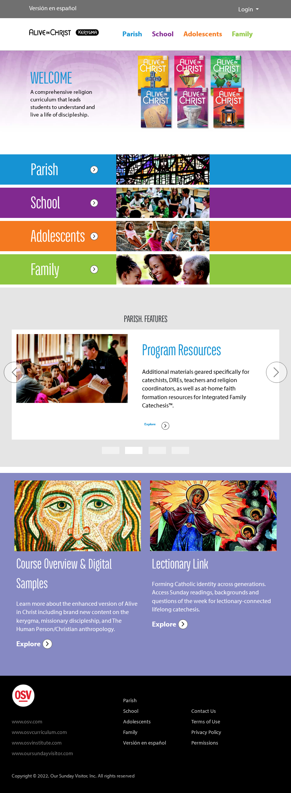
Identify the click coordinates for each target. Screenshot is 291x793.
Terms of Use (205, 721)
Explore (156, 425)
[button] (232, 6)
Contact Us (203, 710)
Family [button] (242, 33)
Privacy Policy (206, 731)
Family (130, 731)
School (130, 710)
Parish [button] (132, 33)
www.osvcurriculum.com (39, 731)
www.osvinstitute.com (37, 742)
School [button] (163, 33)
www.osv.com (27, 721)
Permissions (204, 742)
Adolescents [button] (202, 33)
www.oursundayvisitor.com (42, 753)
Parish (130, 700)
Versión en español (53, 8)
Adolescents (137, 721)
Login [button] (246, 9)
